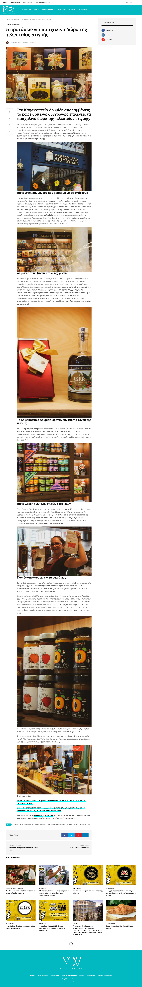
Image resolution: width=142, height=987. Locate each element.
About (5, 2)
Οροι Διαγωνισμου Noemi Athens (73, 976)
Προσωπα (62, 10)
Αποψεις (72, 10)
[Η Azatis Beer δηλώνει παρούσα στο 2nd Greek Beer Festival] (21, 910)
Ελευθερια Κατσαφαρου (19, 42)
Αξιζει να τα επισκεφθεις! (15, 888)
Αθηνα (16, 825)
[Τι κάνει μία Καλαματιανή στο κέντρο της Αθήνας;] (88, 875)
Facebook (38, 815)
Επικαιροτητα (25, 10)
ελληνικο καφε (45, 825)
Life (35, 10)
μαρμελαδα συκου (72, 825)
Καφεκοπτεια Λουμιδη (58, 825)
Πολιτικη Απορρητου (105, 976)
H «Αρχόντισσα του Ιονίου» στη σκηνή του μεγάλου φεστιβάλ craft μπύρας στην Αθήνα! (121, 893)
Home (8, 19)
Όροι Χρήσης (27, 2)
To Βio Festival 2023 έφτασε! (79, 848)
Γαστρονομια (47, 10)
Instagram (49, 815)
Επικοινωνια (55, 976)
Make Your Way (43, 976)
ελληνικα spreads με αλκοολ (29, 825)
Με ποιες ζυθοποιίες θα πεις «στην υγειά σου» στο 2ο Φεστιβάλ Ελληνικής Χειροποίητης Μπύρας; (54, 893)
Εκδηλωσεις (43, 888)
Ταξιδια (75, 923)
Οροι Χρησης (91, 976)
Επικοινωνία (15, 2)
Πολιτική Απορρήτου (42, 2)
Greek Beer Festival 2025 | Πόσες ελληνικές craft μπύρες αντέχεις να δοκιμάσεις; (52, 928)
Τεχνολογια (84, 10)
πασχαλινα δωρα (85, 825)
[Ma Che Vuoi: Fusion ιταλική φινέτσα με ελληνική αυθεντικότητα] (21, 875)
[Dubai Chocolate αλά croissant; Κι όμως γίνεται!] (121, 910)
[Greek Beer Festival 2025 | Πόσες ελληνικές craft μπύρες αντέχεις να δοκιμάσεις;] (54, 910)
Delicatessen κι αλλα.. (13, 24)
